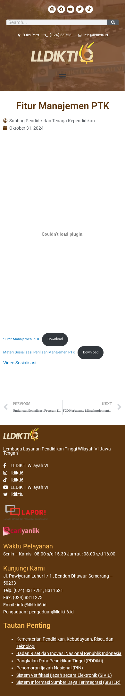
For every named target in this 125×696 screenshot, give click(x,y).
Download (55, 339)
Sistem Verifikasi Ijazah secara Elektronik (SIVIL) (64, 675)
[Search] (113, 22)
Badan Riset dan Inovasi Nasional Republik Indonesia (68, 653)
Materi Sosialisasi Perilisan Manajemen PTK (39, 352)
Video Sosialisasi (19, 362)
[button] (62, 76)
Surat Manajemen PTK (21, 339)
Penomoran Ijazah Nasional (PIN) (49, 667)
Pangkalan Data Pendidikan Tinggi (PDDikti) (59, 660)
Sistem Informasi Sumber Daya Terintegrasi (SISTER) (68, 682)
